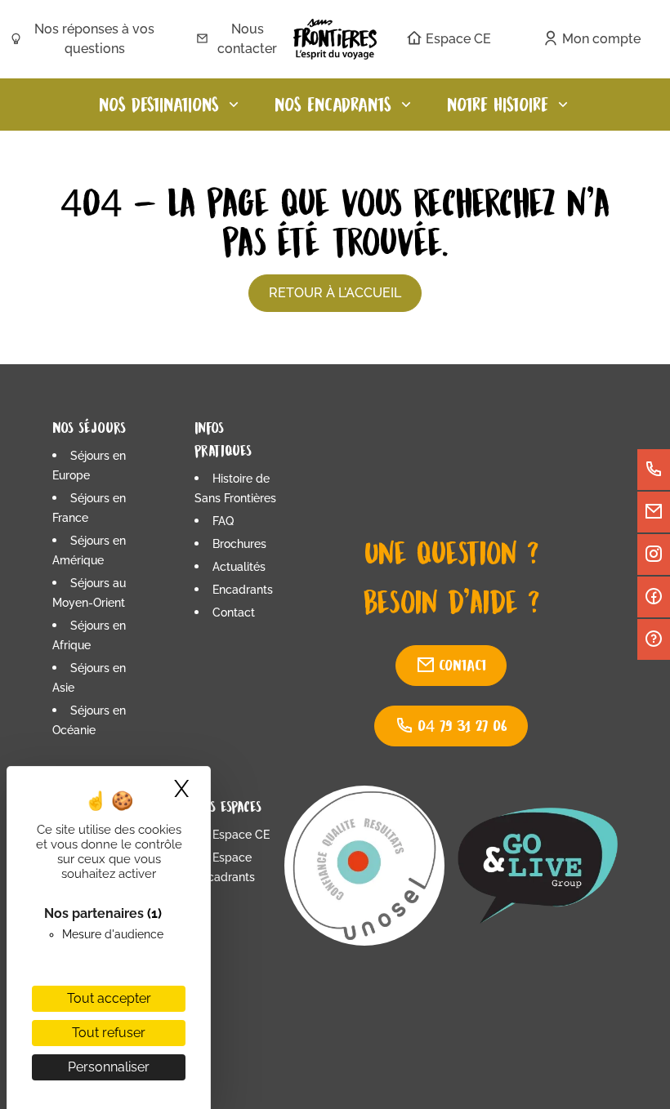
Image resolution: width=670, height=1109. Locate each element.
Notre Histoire (497, 104)
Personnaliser (109, 1067)
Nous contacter (247, 38)
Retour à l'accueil (335, 293)
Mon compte (601, 39)
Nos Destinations (159, 104)
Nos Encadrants (333, 104)
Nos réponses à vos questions (94, 38)
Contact (233, 612)
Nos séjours (89, 427)
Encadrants (242, 589)
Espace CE (458, 39)
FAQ (223, 521)
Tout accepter (109, 998)
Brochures (239, 543)
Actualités (239, 566)
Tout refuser (108, 1032)
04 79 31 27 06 (462, 725)
